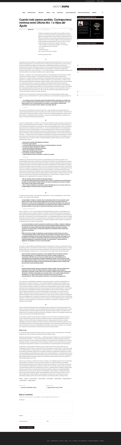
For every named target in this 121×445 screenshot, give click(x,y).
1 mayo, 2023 (38, 29)
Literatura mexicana (23, 380)
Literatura (48, 29)
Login (103, 1)
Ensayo (43, 29)
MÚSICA (48, 12)
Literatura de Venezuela (67, 378)
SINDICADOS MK (31, 12)
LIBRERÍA (94, 12)
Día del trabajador (50, 378)
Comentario (22, 399)
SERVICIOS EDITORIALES (84, 12)
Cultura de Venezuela (33, 378)
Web (48, 421)
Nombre (21, 415)
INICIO (23, 12)
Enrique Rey (31, 29)
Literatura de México (57, 378)
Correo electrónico (23, 421)
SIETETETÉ (40, 12)
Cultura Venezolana (42, 378)
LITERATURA (60, 12)
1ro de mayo (26, 378)
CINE (53, 12)
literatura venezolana (31, 380)
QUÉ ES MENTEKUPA (71, 12)
